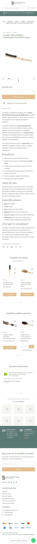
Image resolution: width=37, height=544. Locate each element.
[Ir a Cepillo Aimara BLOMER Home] (9, 271)
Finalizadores (31, 21)
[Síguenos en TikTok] (16, 482)
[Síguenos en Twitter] (14, 482)
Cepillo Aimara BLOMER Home (8, 283)
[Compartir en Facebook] (3, 246)
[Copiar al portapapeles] (20, 246)
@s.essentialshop (18, 401)
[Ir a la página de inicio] (18, 3)
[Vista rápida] (15, 273)
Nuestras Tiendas (7, 496)
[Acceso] (32, 8)
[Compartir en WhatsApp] (11, 246)
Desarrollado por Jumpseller (27, 534)
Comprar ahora (27, 350)
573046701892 (8, 515)
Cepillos (23, 21)
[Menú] (2, 8)
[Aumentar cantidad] (33, 91)
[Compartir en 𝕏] (7, 246)
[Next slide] (33, 79)
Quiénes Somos (6, 494)
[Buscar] (28, 8)
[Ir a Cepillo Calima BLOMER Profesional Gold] (9, 324)
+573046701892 (8, 512)
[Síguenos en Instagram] (9, 482)
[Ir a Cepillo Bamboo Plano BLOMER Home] (27, 271)
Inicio (3, 21)
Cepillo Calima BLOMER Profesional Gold (9, 336)
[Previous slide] (3, 79)
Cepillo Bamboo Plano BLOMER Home (26, 284)
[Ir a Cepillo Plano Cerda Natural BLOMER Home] (27, 324)
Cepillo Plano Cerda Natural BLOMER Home (26, 336)
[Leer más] (27, 437)
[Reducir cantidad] (3, 91)
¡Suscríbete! (18, 469)
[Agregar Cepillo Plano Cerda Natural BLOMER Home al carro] (31, 346)
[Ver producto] (6, 374)
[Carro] (35, 8)
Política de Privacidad (8, 503)
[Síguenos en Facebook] (11, 482)
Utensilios (10, 21)
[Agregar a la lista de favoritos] (15, 269)
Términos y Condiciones (8, 501)
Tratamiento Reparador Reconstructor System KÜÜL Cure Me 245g (21, 373)
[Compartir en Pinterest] (16, 246)
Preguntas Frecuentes (8, 498)
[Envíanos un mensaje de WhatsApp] (33, 540)
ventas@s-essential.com (10, 510)
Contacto (4, 491)
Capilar (17, 21)
